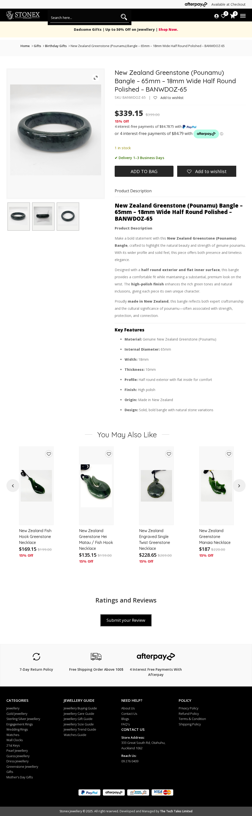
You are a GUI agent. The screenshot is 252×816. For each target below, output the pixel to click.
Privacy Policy (188, 708)
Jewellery (12, 708)
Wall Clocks (14, 740)
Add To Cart (36, 517)
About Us (128, 708)
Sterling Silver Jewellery (23, 719)
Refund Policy (189, 713)
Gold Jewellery (16, 713)
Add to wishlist (171, 97)
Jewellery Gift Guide (78, 719)
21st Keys (13, 745)
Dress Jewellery (17, 761)
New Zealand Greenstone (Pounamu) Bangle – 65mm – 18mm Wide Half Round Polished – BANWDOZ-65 (148, 46)
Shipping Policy (190, 724)
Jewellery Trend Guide (80, 729)
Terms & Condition (192, 719)
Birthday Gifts (56, 46)
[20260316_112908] (43, 216)
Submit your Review (126, 620)
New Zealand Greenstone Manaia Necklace (215, 536)
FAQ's (125, 724)
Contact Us (129, 713)
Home (25, 46)
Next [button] (239, 485)
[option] (36, 508)
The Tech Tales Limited (176, 811)
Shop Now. (168, 29)
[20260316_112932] (18, 216)
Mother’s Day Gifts (19, 777)
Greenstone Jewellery (22, 766)
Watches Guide (75, 735)
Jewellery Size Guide (79, 724)
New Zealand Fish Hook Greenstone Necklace (35, 536)
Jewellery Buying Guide (80, 708)
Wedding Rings (17, 729)
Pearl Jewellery (17, 750)
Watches (12, 735)
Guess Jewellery (18, 756)
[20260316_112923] (68, 216)
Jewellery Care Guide (79, 713)
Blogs (125, 719)
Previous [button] (12, 485)
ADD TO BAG (144, 171)
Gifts (37, 46)
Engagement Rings (19, 724)
